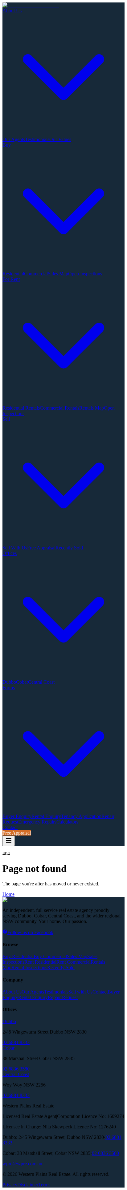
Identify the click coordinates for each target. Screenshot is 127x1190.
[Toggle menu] (8, 841)
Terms (44, 1184)
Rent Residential (40, 962)
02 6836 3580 (16, 1068)
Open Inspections (85, 273)
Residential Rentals (21, 408)
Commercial (36, 273)
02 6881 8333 (16, 1042)
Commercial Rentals (59, 408)
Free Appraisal (41, 547)
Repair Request (63, 997)
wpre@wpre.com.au (22, 1163)
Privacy (9, 1184)
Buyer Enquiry (16, 816)
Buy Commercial (50, 956)
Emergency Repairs (37, 821)
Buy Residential (18, 956)
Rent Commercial (73, 962)
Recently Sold (69, 547)
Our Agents (13, 139)
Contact (10, 827)
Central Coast (41, 682)
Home (8, 894)
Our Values (60, 139)
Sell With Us (14, 547)
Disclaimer (27, 1184)
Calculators (67, 821)
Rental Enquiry (46, 816)
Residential (13, 273)
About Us (12, 991)
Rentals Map (91, 408)
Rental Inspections (29, 967)
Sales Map (58, 273)
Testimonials (37, 139)
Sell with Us (80, 991)
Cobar (22, 682)
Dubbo (9, 682)
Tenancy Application (81, 816)
